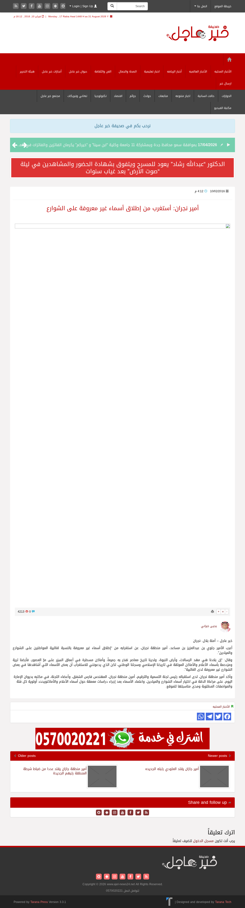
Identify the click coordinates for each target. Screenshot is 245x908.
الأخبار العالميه (198, 71)
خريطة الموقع (222, 6)
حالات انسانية (206, 96)
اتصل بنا (201, 6)
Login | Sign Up (82, 6)
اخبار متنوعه (182, 96)
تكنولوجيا (100, 96)
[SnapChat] (63, 6)
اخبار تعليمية (152, 71)
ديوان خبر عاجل (78, 71)
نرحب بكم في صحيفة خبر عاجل (122, 126)
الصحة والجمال (128, 71)
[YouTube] (40, 6)
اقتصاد (118, 96)
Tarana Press (39, 902)
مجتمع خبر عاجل (50, 96)
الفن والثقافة (103, 71)
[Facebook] (32, 6)
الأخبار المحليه (222, 71)
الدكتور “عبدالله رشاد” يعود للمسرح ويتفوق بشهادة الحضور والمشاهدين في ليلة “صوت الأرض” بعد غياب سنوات (122, 168)
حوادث (147, 96)
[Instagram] (48, 6)
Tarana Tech (223, 902)
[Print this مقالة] (212, 611)
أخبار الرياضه (174, 71)
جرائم (133, 96)
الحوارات (226, 96)
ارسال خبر (225, 83)
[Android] (56, 6)
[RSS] (16, 6)
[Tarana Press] (169, 902)
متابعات (163, 96)
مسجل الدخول (203, 841)
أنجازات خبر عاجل (51, 71)
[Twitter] (24, 6)
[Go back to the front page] (197, 34)
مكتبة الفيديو (222, 108)
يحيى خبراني (209, 626)
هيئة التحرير (27, 71)
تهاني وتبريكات (77, 96)
